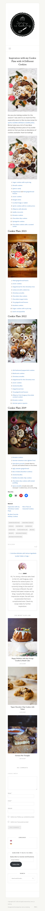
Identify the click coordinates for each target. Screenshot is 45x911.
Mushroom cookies (18, 373)
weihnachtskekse (21, 533)
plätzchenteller (22, 529)
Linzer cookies (17, 196)
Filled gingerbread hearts (20, 280)
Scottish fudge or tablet (20, 203)
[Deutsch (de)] (11, 843)
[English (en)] (11, 840)
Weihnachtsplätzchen (15, 536)
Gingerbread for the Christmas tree (24, 287)
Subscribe (15, 864)
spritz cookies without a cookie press (21, 123)
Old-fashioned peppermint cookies (24, 370)
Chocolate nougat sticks (20, 299)
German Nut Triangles (22, 755)
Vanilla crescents (18, 212)
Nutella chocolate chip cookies (22, 478)
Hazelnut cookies (18, 305)
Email (10, 801)
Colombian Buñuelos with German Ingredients (23, 553)
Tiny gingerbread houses (20, 302)
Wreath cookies (17, 185)
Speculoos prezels (18, 463)
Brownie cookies (18, 215)
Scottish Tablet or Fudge (22, 556)
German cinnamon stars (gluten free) (24, 460)
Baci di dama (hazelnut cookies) (22, 472)
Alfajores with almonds (20, 209)
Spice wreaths (17, 486)
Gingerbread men (18, 389)
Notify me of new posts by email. (20, 822)
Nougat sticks (17, 200)
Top (35, 907)
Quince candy (17, 188)
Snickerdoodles (17, 386)
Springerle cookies (18, 221)
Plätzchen (12, 529)
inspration (28, 526)
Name (10, 793)
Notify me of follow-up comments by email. (22, 817)
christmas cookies (27, 522)
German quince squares (20, 403)
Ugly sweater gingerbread (21, 468)
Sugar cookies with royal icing (22, 182)
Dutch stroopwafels (19, 311)
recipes (32, 529)
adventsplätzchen (14, 522)
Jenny (25, 573)
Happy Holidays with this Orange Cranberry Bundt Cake (22, 659)
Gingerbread (17, 192)
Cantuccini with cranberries (21, 290)
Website (10, 808)
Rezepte (11, 533)
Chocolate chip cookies (20, 218)
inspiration (19, 526)
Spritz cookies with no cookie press (24, 206)
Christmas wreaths (18, 293)
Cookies (11, 526)
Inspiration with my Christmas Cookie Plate (14, 509)
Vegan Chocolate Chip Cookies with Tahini (22, 708)
